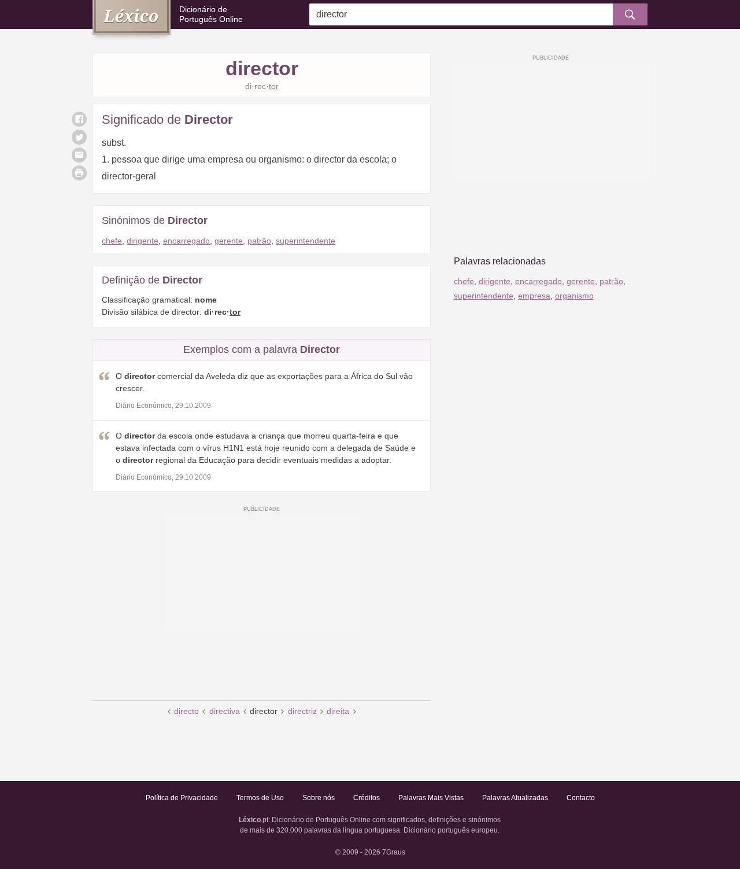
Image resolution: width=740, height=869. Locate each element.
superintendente (305, 240)
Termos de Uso (260, 798)
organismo (574, 295)
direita (338, 711)
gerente (228, 240)
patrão (259, 240)
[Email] (79, 155)
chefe (112, 240)
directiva (224, 711)
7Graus (393, 852)
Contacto (581, 798)
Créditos (366, 798)
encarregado (186, 240)
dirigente (142, 240)
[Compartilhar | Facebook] (79, 119)
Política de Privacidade (182, 798)
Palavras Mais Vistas (431, 798)
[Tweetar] (79, 137)
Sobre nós (318, 798)
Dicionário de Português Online (211, 14)
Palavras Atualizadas (515, 798)
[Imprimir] (79, 173)
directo (186, 711)
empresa (534, 295)
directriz (302, 711)
